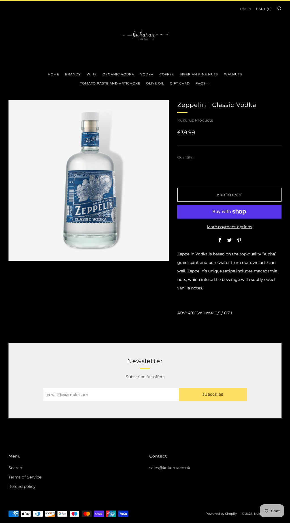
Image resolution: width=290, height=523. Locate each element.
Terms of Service (24, 477)
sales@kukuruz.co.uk (169, 467)
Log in (245, 8)
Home (53, 74)
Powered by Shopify (221, 514)
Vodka (146, 74)
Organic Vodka (118, 74)
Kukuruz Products (195, 120)
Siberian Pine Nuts (199, 74)
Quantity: (185, 157)
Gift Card (180, 83)
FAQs (201, 83)
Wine (92, 74)
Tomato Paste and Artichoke (110, 83)
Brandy (73, 74)
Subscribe (212, 395)
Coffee (166, 74)
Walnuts (233, 74)
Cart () (264, 9)
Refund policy (22, 486)
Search (15, 467)
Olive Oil (155, 83)
